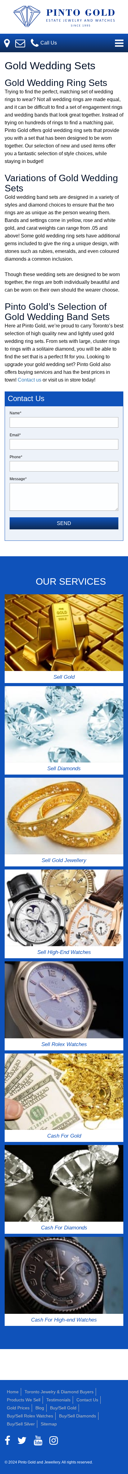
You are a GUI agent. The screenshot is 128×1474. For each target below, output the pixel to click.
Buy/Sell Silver (21, 1423)
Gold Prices (18, 1407)
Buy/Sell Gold (63, 1407)
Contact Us (87, 1399)
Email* (15, 435)
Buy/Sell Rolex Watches (30, 1415)
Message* (18, 479)
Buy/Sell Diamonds (77, 1415)
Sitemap (49, 1423)
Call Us (48, 42)
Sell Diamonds (64, 768)
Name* (15, 413)
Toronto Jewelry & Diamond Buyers (59, 1391)
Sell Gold (64, 677)
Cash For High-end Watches (64, 1320)
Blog (39, 1407)
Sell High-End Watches (64, 952)
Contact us (29, 379)
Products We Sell (23, 1399)
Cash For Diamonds (64, 1228)
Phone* (16, 457)
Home (13, 1391)
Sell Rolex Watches (64, 1044)
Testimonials (58, 1399)
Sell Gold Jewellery (64, 860)
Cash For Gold (64, 1136)
